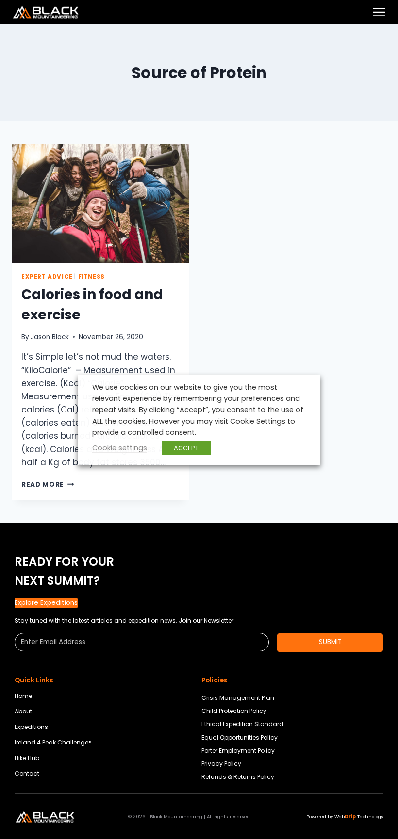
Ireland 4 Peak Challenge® (53, 742)
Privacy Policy (221, 764)
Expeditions (31, 727)
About (23, 711)
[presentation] (100, 203)
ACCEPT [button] (186, 448)
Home (23, 696)
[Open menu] (379, 12)
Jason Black (50, 337)
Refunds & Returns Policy (237, 777)
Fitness (91, 277)
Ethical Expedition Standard (242, 724)
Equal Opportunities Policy (239, 737)
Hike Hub (27, 758)
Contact (27, 773)
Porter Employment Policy (238, 750)
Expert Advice (47, 277)
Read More (47, 484)
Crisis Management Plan (237, 698)
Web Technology (358, 816)
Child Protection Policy (233, 711)
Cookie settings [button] (119, 448)
